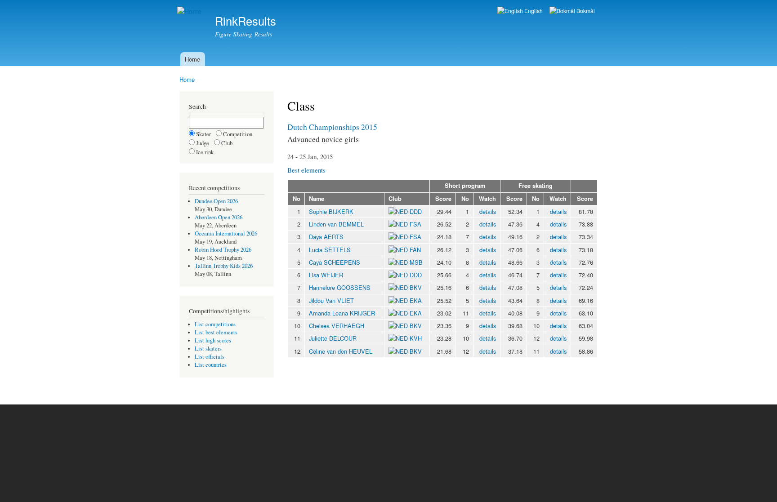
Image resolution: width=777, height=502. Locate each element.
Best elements (306, 169)
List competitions (215, 324)
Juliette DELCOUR (333, 338)
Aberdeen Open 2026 (218, 217)
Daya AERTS (326, 236)
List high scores (213, 340)
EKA (416, 300)
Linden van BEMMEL (336, 224)
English (533, 10)
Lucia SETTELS (330, 249)
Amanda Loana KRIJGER (342, 313)
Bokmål (585, 10)
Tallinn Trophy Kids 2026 (224, 266)
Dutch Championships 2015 (332, 126)
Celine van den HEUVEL (340, 351)
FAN (415, 249)
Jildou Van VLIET (331, 300)
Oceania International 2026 (226, 233)
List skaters (208, 348)
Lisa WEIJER (326, 275)
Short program (465, 186)
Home (192, 59)
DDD (416, 211)
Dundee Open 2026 (216, 201)
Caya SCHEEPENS (334, 262)
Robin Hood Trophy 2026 (223, 249)
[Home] (190, 11)
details (487, 211)
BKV (416, 287)
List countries (211, 365)
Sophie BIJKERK (331, 211)
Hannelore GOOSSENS (340, 287)
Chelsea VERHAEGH (336, 325)
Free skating (535, 186)
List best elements (216, 332)
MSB (416, 262)
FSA (415, 224)
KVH (416, 338)
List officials (209, 356)
